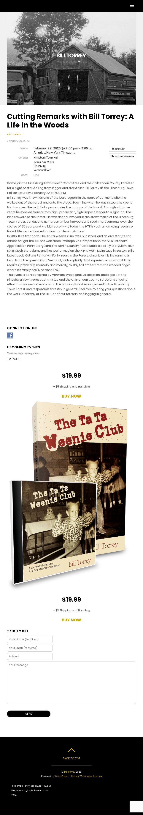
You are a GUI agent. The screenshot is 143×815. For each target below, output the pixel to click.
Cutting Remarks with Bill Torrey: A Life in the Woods (70, 121)
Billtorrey (14, 134)
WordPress (61, 776)
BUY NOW (71, 396)
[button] (122, 156)
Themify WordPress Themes (86, 776)
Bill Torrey (69, 771)
